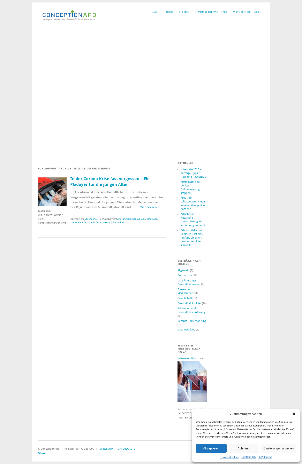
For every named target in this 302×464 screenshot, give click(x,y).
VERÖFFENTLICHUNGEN (247, 12)
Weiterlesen (150, 207)
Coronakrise (91, 218)
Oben (41, 453)
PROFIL (169, 12)
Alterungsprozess (126, 218)
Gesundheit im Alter (189, 303)
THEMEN (184, 12)
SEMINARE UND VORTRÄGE (211, 12)
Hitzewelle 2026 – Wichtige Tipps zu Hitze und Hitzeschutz (193, 173)
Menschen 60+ (78, 222)
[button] (294, 414)
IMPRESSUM (265, 457)
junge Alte (152, 218)
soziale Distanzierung (99, 222)
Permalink (118, 222)
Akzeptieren (211, 448)
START (155, 12)
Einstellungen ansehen (278, 448)
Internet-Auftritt (187, 358)
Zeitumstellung (186, 329)
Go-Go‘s (141, 218)
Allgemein (183, 270)
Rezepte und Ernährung (192, 320)
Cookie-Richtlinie (229, 457)
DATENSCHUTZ (248, 457)
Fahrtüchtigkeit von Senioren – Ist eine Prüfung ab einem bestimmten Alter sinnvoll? (192, 238)
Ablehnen (243, 448)
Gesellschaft (185, 298)
